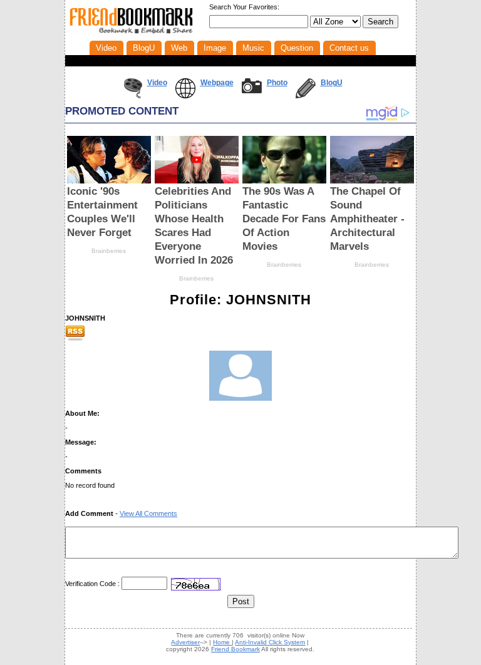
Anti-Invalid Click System (270, 642)
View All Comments (148, 513)
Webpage (217, 82)
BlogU (332, 82)
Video (157, 82)
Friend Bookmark (235, 649)
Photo (277, 82)
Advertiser (185, 642)
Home (222, 642)
